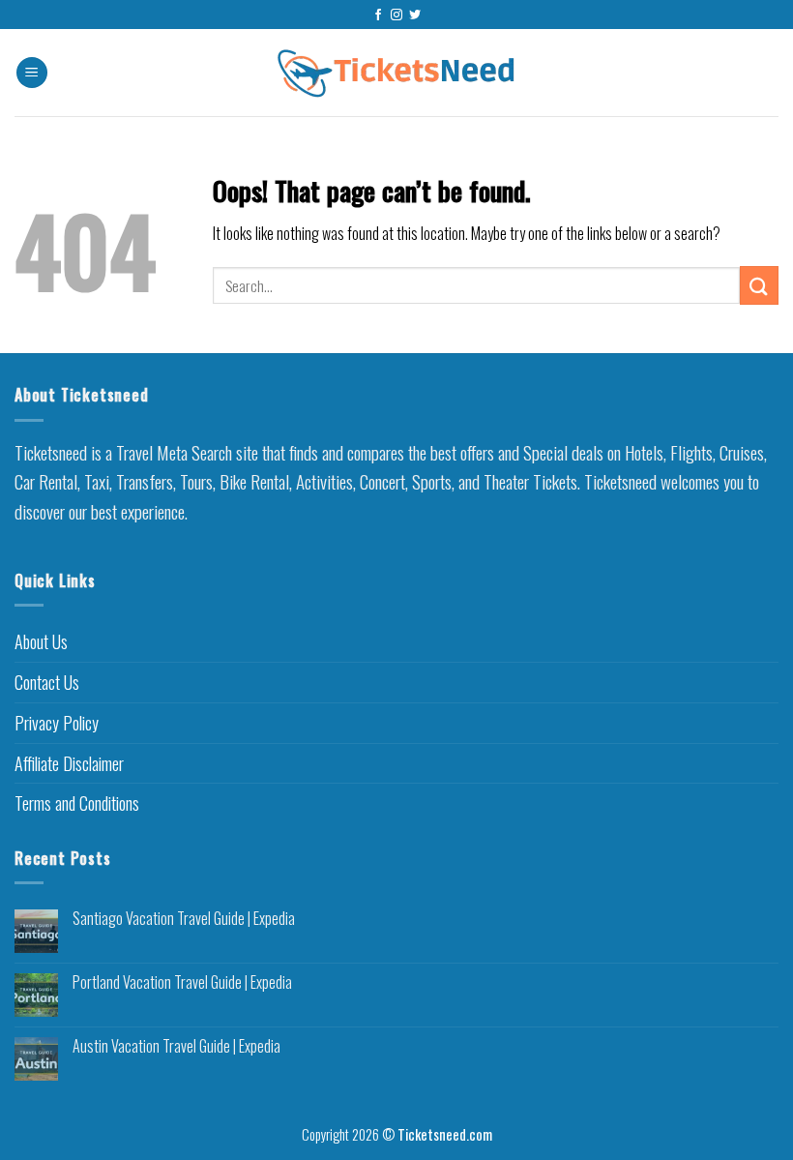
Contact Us (47, 682)
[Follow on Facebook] (378, 15)
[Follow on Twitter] (415, 15)
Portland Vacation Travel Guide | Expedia (182, 982)
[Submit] (759, 285)
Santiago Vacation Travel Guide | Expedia (184, 918)
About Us (41, 641)
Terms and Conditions (77, 803)
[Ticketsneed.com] (396, 73)
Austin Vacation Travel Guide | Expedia (176, 1046)
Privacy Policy (57, 722)
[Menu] (31, 73)
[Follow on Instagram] (396, 15)
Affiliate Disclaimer (69, 763)
